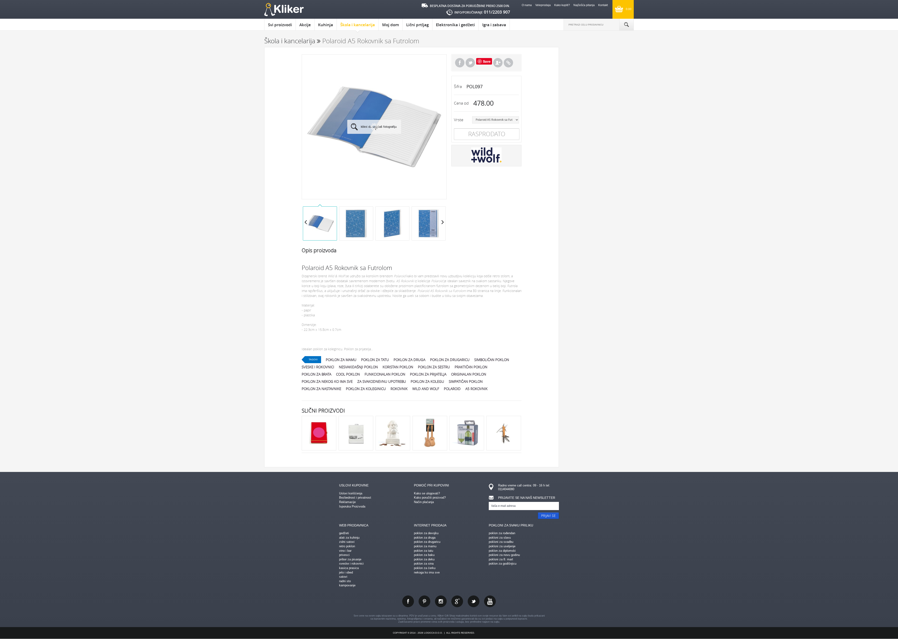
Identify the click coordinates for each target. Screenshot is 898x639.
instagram (441, 601)
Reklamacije (347, 502)
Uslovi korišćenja (350, 493)
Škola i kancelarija (357, 24)
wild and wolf (425, 388)
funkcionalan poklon (385, 374)
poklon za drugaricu (450, 359)
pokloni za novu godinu (504, 555)
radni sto (345, 581)
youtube (490, 601)
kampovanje (347, 585)
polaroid (452, 388)
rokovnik (399, 388)
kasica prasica (349, 568)
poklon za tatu (375, 359)
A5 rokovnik (476, 388)
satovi (343, 576)
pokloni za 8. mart (501, 559)
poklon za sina (424, 563)
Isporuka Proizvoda (352, 506)
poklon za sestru (434, 367)
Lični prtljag (417, 24)
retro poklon (347, 546)
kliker (284, 9)
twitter (473, 601)
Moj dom (390, 24)
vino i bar (345, 550)
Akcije (305, 24)
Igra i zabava (494, 24)
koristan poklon (398, 367)
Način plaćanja (424, 502)
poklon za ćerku (424, 568)
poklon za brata (316, 374)
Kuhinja (325, 24)
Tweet (470, 62)
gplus (457, 601)
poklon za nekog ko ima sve (327, 381)
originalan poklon (468, 374)
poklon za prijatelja (428, 374)
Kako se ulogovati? (427, 493)
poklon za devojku (426, 533)
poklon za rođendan (502, 533)
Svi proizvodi (280, 24)
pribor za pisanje (350, 559)
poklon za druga (409, 359)
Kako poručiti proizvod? (430, 497)
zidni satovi (347, 542)
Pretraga (626, 24)
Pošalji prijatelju (498, 62)
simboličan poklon (491, 359)
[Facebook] (459, 62)
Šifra (458, 86)
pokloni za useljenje (502, 546)
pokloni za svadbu (501, 542)
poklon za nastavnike (321, 388)
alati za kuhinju (349, 537)
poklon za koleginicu (366, 388)
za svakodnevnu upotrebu (381, 381)
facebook (408, 601)
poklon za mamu (341, 359)
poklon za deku (424, 559)
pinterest (424, 601)
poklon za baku (424, 555)
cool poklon (348, 374)
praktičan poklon (471, 367)
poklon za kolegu (427, 381)
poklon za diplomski (502, 550)
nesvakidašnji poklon (358, 367)
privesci (344, 555)
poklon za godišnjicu (502, 563)
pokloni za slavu (500, 537)
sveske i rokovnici (318, 367)
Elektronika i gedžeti (455, 24)
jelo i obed (346, 572)
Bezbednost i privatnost (355, 497)
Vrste (458, 119)
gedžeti (344, 533)
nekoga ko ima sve (427, 572)
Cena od (461, 103)
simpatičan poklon (466, 381)
